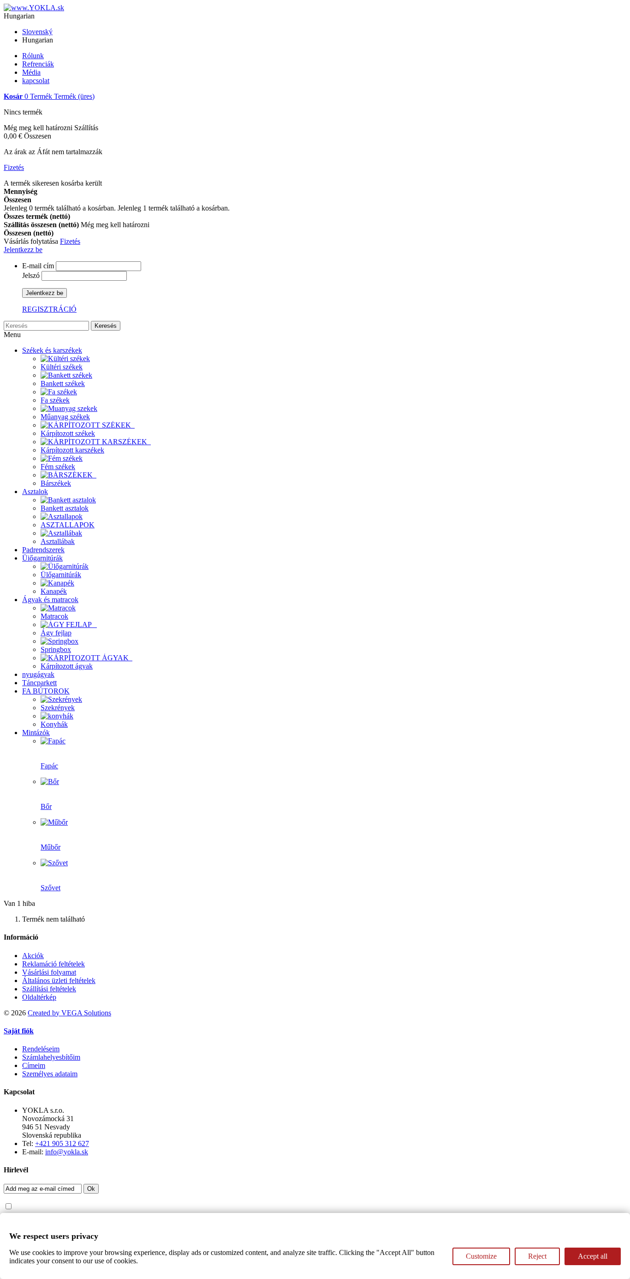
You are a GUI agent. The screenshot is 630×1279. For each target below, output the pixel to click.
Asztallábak (58, 541)
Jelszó (31, 275)
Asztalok (35, 491)
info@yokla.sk (66, 1152)
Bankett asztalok (65, 508)
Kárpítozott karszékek (72, 450)
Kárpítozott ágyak (67, 666)
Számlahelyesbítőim (51, 1057)
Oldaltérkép (39, 997)
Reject (537, 1256)
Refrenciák (38, 64)
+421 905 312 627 (62, 1143)
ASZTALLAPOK (68, 525)
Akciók (33, 955)
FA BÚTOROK (46, 691)
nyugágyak (38, 674)
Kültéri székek (62, 367)
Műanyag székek (65, 417)
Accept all (592, 1256)
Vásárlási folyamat (49, 972)
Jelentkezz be (23, 249)
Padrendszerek (43, 550)
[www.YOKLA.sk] (34, 8)
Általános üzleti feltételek (58, 980)
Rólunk (33, 56)
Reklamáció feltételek (53, 964)
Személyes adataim (49, 1074)
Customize (481, 1256)
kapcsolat (35, 80)
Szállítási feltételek (49, 989)
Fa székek (55, 400)
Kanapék (54, 591)
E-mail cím (38, 266)
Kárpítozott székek (68, 433)
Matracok (54, 616)
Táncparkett (39, 683)
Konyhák (54, 724)
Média (31, 72)
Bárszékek (56, 483)
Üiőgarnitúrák (42, 558)
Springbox (56, 649)
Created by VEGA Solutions (69, 1013)
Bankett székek (63, 383)
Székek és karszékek (52, 350)
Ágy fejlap (56, 633)
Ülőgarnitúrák (61, 575)
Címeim (33, 1065)
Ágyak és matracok (50, 599)
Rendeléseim (40, 1049)
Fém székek (58, 467)
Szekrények (58, 708)
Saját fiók (19, 1031)
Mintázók (36, 732)
